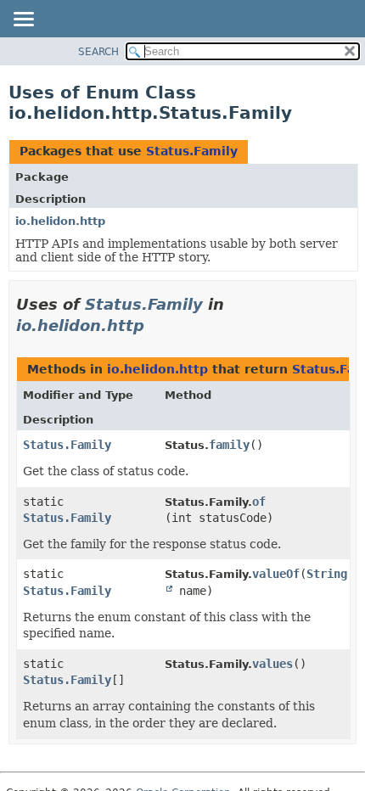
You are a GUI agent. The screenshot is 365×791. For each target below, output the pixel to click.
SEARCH (98, 52)
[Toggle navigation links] (22, 20)
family (229, 445)
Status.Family (192, 151)
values (272, 663)
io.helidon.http (60, 221)
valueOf (276, 574)
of (259, 501)
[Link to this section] (156, 325)
